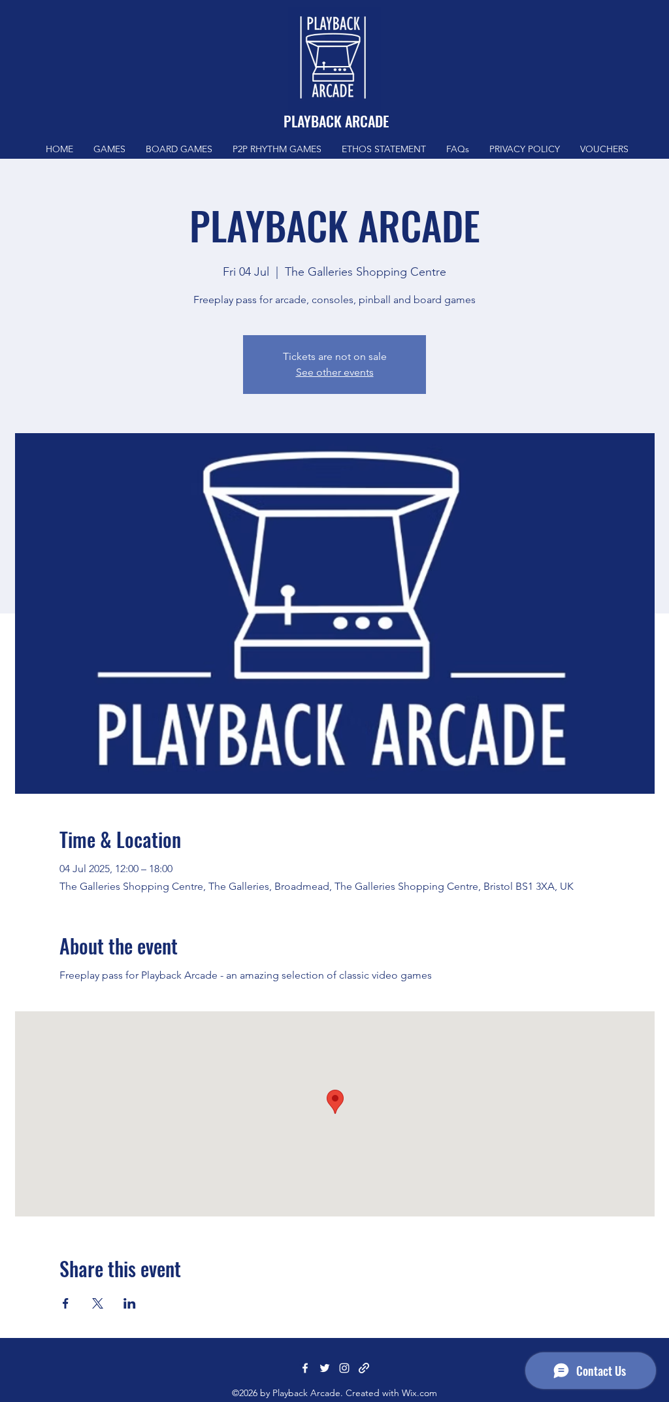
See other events (335, 372)
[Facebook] (305, 1368)
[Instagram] (344, 1368)
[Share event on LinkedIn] (129, 1303)
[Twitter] (324, 1368)
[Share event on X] (97, 1303)
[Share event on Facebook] (65, 1303)
